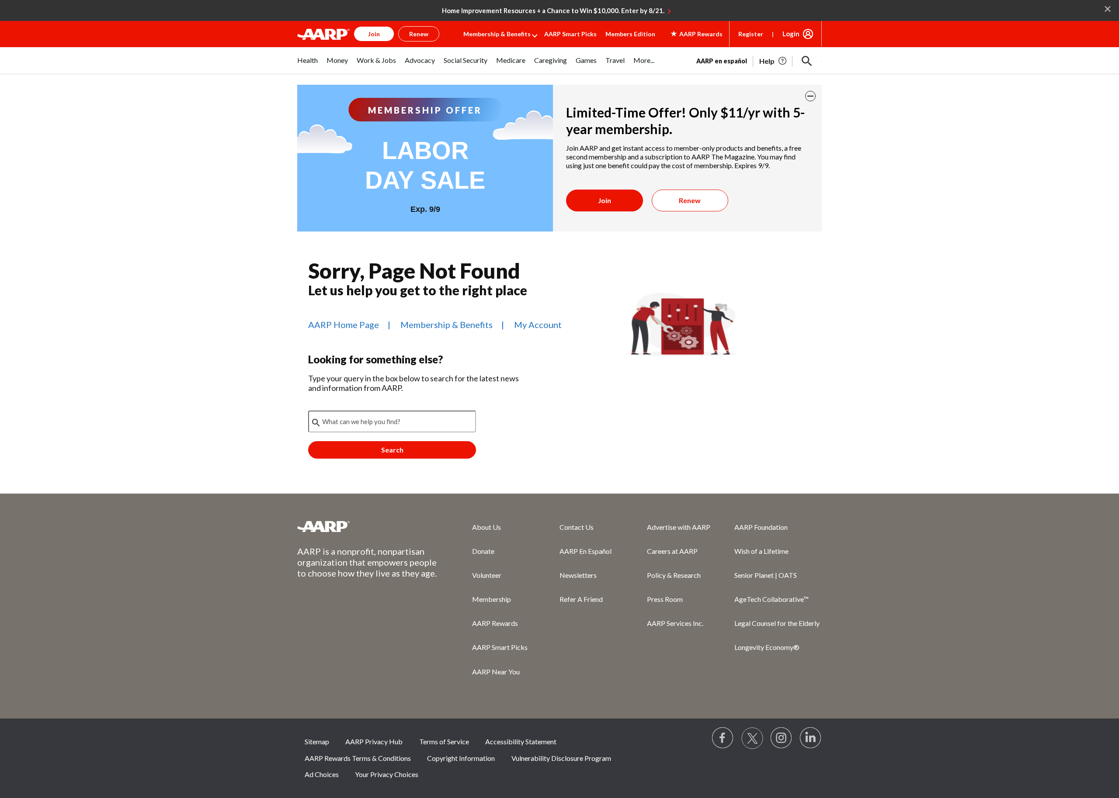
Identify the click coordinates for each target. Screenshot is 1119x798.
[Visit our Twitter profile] (752, 738)
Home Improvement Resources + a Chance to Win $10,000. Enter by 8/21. (553, 10)
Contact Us (577, 527)
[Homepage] (323, 34)
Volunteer (486, 575)
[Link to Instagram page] (781, 738)
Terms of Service (444, 741)
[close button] (810, 96)
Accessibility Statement (520, 741)
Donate (483, 551)
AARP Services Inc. (675, 623)
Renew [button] (418, 34)
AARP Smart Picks (570, 34)
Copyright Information (461, 758)
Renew (690, 200)
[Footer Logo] (367, 526)
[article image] (773, 61)
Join (604, 200)
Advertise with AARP (678, 527)
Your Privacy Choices (386, 774)
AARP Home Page (343, 324)
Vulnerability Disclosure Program (561, 758)
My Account (538, 324)
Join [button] (374, 34)
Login (790, 34)
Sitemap (317, 741)
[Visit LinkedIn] (811, 738)
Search (392, 450)
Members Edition (630, 34)
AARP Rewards (495, 623)
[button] (807, 61)
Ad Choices (322, 774)
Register (750, 34)
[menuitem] (307, 65)
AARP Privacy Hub (374, 741)
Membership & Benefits (497, 34)
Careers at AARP (672, 551)
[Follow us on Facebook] (723, 738)
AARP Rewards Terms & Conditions (358, 758)
